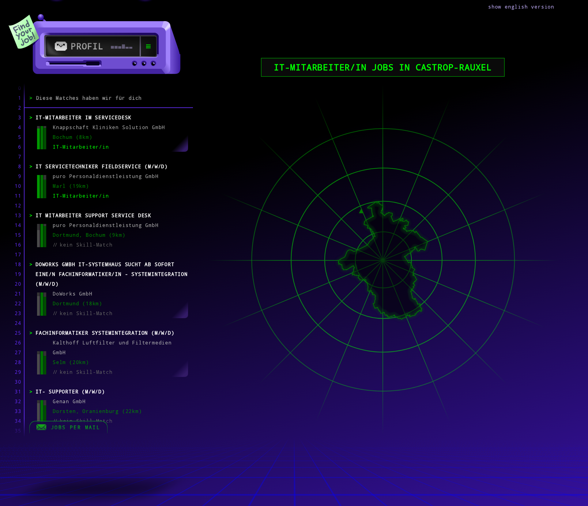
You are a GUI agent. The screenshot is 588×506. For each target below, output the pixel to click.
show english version (521, 6)
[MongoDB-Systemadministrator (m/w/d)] (361, 210)
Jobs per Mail (75, 427)
